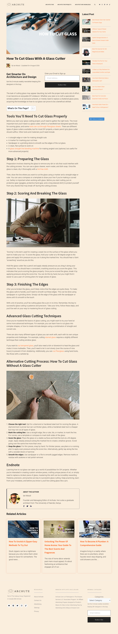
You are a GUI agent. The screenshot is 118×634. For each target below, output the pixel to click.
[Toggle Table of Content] (32, 108)
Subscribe (62, 85)
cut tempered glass (25, 345)
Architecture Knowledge (83, 4)
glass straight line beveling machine (24, 148)
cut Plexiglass (58, 351)
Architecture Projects (64, 4)
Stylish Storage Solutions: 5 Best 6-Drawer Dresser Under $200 (100, 40)
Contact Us (37, 600)
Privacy (36, 611)
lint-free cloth (42, 169)
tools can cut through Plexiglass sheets (45, 126)
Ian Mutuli (17, 65)
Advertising (37, 604)
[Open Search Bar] (94, 4)
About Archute (38, 597)
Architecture (50, 4)
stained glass (50, 337)
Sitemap (36, 608)
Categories (99, 597)
